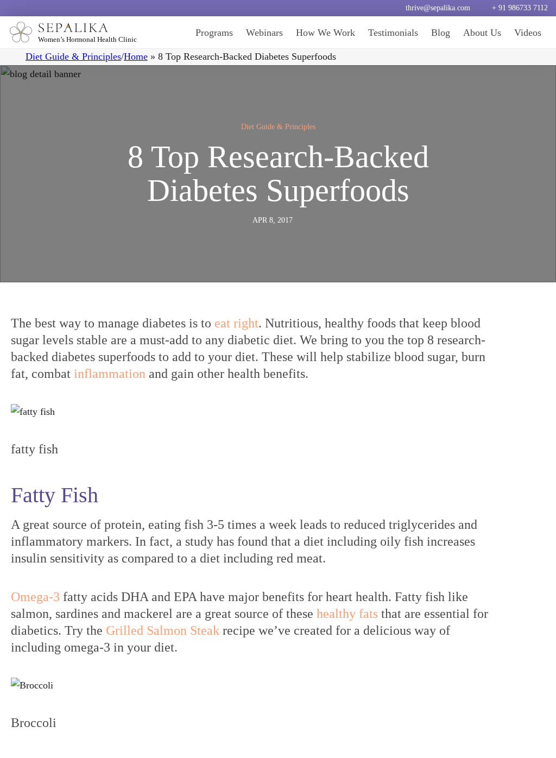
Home (136, 56)
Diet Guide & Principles (73, 56)
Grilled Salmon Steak (162, 630)
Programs (214, 32)
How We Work (325, 32)
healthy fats (345, 614)
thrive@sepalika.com (438, 8)
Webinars (264, 32)
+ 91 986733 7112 (520, 8)
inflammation (110, 374)
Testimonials (393, 32)
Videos (527, 32)
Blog (440, 32)
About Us (482, 32)
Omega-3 (35, 597)
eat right (236, 323)
